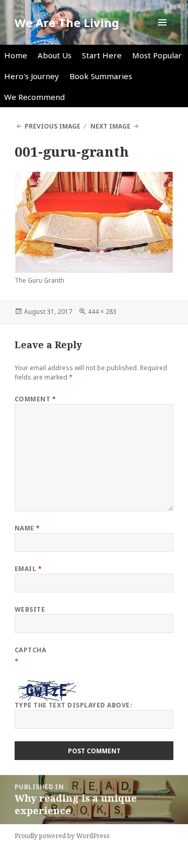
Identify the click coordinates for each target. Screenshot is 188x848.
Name (27, 528)
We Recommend (34, 97)
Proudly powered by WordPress (62, 835)
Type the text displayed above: (73, 705)
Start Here (102, 55)
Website (30, 609)
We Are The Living (67, 22)
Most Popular (157, 55)
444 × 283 (102, 311)
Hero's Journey (31, 76)
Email (28, 568)
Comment (35, 399)
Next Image (110, 126)
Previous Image (52, 126)
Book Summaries (100, 76)
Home (15, 55)
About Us (55, 55)
